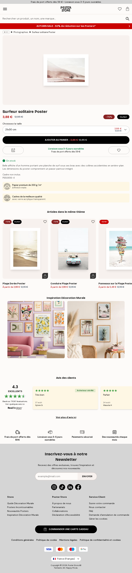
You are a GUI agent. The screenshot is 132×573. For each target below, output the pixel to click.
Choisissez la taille (12, 123)
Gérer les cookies (98, 518)
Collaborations (60, 511)
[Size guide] (13, 150)
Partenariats (58, 507)
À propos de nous (61, 503)
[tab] (120, 9)
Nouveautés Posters (17, 511)
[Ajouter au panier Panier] (45, 276)
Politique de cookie (46, 539)
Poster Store (73, 565)
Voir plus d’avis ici (66, 417)
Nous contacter (97, 507)
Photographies (21, 32)
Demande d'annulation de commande (109, 514)
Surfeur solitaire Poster (43, 32)
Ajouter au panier (66, 140)
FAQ (91, 511)
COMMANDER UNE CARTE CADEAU (68, 529)
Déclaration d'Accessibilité (66, 514)
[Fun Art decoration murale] (36, 329)
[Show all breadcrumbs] (6, 32)
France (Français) (66, 558)
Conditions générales (22, 539)
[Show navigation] (5, 9)
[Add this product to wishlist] (118, 150)
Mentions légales (68, 539)
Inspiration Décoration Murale (23, 514)
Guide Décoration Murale (20, 503)
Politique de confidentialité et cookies (100, 539)
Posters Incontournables (20, 507)
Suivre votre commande (102, 503)
